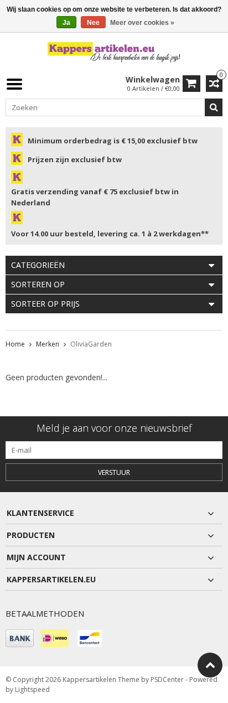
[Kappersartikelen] (114, 52)
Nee (93, 23)
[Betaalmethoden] (20, 638)
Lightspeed (32, 689)
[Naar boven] (210, 665)
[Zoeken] (213, 107)
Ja (66, 23)
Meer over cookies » (142, 23)
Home (15, 344)
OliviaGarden (91, 344)
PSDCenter (167, 679)
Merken (47, 344)
